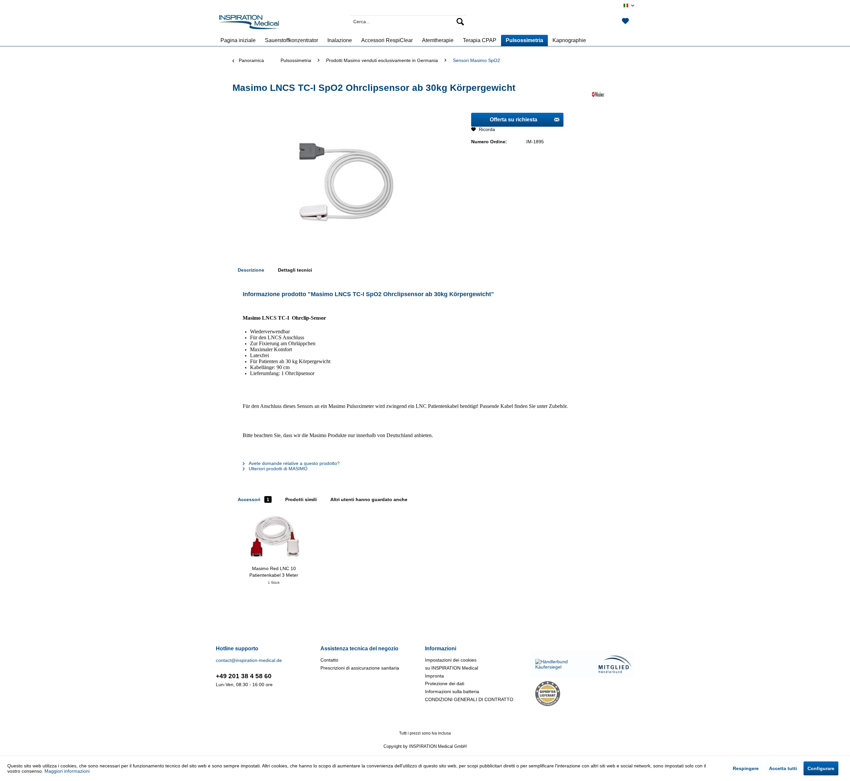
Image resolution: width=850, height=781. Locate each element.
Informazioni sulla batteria (452, 691)
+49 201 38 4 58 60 (244, 676)
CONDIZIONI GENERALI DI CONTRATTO (469, 699)
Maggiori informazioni (67, 771)
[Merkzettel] (625, 21)
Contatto (329, 660)
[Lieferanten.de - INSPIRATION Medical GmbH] (561, 693)
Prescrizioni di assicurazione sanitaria (359, 668)
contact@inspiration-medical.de (249, 660)
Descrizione (251, 270)
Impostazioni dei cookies (450, 660)
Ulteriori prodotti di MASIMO (277, 468)
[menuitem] (408, 21)
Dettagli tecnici (295, 270)
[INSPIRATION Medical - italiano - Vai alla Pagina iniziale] (249, 23)
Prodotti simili (301, 499)
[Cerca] (460, 21)
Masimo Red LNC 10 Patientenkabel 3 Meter (273, 572)
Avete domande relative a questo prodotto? (293, 463)
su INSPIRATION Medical (451, 668)
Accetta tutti (783, 768)
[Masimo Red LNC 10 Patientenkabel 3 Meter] (274, 538)
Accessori (253, 499)
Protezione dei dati (444, 683)
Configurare (821, 768)
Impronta (434, 676)
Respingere (746, 768)
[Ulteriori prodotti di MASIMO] (598, 94)
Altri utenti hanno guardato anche (368, 499)
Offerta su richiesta (513, 119)
